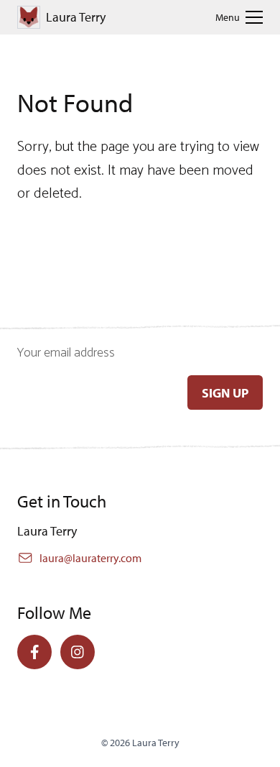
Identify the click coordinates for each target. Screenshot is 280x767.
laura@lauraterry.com (90, 558)
